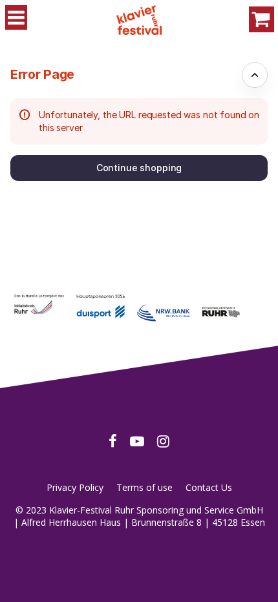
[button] (139, 168)
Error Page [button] (42, 74)
